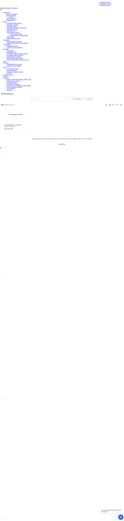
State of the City (11, 31)
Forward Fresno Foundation (14, 41)
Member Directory (12, 18)
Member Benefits (11, 15)
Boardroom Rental (105, 5)
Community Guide (105, 2)
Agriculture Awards (12, 29)
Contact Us (79, 139)
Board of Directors (12, 70)
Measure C (10, 90)
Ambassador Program (12, 46)
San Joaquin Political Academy (15, 55)
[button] (2, 104)
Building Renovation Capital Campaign (17, 43)
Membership (6, 12)
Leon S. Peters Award (16, 34)
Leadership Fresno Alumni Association (17, 53)
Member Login (11, 20)
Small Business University (14, 56)
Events (5, 21)
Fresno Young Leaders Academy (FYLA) (18, 59)
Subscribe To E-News (106, 3)
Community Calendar (12, 24)
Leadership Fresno (12, 52)
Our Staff (9, 73)
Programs (5, 49)
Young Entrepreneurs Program (15, 58)
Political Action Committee (14, 65)
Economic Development (13, 84)
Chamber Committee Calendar (15, 72)
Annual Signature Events (13, 38)
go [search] (90, 99)
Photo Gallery (10, 37)
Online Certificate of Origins (14, 87)
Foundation (6, 40)
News (4, 61)
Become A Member (12, 14)
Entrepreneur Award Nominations (19, 35)
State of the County (12, 26)
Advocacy (6, 62)
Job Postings (73, 139)
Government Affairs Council (14, 64)
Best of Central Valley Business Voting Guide (19, 79)
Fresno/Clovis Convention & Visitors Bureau (19, 85)
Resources (6, 78)
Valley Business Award (13, 32)
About (5, 67)
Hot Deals (53, 139)
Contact (5, 76)
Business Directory (36, 139)
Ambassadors (7, 44)
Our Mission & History (13, 69)
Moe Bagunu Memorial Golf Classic (16, 28)
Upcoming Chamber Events (14, 23)
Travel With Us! (11, 88)
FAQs (11, 17)
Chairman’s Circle (8, 75)
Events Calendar (46, 139)
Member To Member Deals (63, 139)
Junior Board (10, 50)
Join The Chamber (87, 139)
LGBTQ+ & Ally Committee (14, 47)
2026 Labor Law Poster (13, 81)
